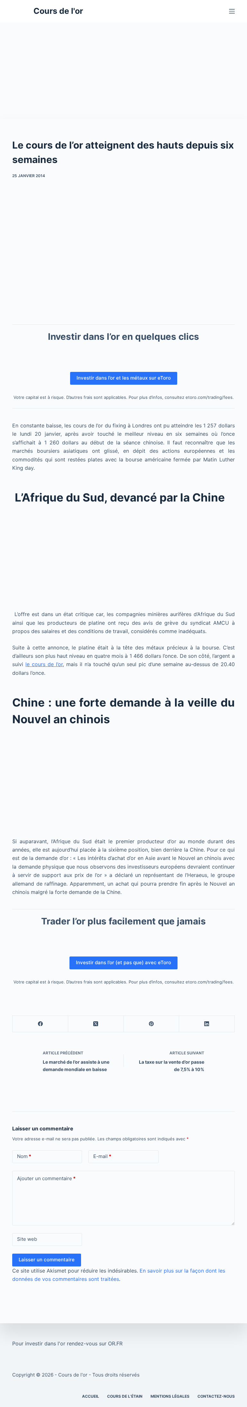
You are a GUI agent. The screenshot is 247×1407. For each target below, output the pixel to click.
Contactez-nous (216, 1396)
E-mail (102, 1156)
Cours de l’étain (124, 1396)
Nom (24, 1156)
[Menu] (232, 11)
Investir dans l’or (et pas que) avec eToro (123, 962)
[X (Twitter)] (96, 1024)
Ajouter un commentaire (46, 1178)
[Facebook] (40, 1024)
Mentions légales (170, 1396)
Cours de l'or (58, 11)
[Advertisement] (123, 71)
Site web (27, 1239)
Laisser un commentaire (47, 1260)
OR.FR (115, 1343)
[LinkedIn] (207, 1024)
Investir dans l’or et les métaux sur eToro (124, 378)
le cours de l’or (44, 664)
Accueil (90, 1396)
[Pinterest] (151, 1024)
